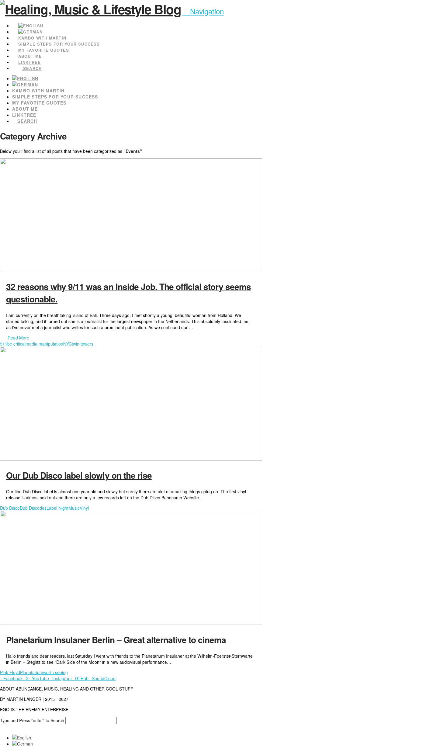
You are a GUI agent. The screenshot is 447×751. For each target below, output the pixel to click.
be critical (16, 344)
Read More (18, 338)
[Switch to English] (21, 738)
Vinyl (84, 508)
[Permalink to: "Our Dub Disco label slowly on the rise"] (131, 459)
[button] (203, 11)
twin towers (82, 344)
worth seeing (55, 672)
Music (74, 508)
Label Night (57, 508)
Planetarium (31, 672)
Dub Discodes (33, 508)
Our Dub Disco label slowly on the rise (79, 475)
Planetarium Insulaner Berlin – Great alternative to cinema (116, 639)
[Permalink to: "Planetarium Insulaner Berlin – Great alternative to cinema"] (131, 623)
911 (3, 344)
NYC (67, 344)
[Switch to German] (27, 84)
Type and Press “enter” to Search (32, 720)
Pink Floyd (10, 672)
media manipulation (44, 344)
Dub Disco (10, 508)
